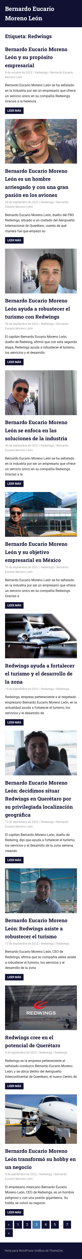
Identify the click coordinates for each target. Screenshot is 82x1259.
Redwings (41, 72)
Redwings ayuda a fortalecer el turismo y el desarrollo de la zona (39, 673)
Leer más (14, 110)
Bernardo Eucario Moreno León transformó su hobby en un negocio (40, 1159)
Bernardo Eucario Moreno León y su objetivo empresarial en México (36, 552)
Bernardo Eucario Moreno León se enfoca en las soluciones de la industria (36, 430)
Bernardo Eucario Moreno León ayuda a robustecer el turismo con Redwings (37, 308)
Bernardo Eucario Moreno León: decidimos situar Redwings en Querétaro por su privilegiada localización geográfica (39, 798)
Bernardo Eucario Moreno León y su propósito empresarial (36, 57)
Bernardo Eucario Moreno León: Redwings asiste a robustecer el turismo (36, 928)
